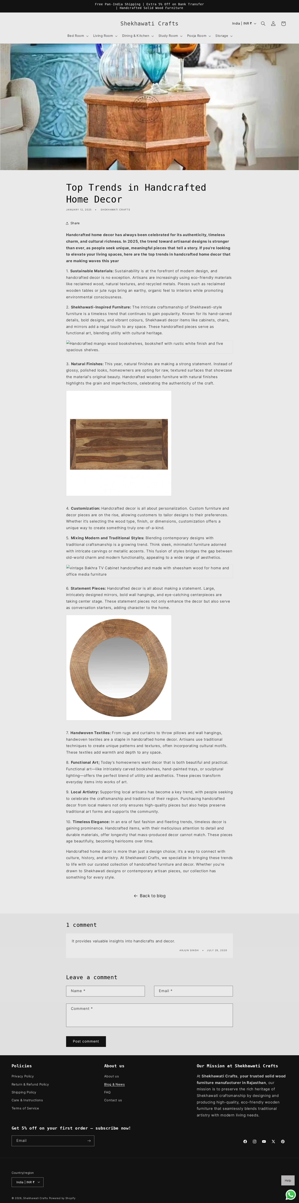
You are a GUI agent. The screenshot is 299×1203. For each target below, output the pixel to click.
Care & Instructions (27, 1100)
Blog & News (114, 1084)
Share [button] (75, 223)
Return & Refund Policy (30, 1084)
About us (111, 1076)
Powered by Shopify (62, 1197)
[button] (77, 36)
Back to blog (153, 895)
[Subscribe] (89, 1140)
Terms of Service (25, 1108)
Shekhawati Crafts (35, 1197)
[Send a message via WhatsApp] (291, 1195)
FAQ (107, 1092)
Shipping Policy (24, 1092)
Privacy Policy (23, 1076)
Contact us (113, 1100)
